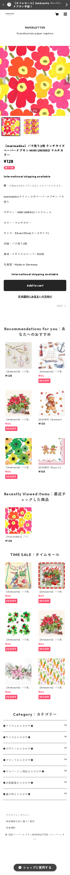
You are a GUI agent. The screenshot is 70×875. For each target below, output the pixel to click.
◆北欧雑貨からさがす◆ (18, 783)
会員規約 (10, 827)
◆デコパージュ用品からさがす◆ (23, 771)
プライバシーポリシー (18, 815)
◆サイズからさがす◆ (17, 737)
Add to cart (35, 285)
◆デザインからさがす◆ (18, 748)
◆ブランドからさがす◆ (18, 760)
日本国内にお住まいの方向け (35, 296)
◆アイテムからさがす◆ (18, 726)
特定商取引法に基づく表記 (20, 821)
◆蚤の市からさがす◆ (17, 794)
